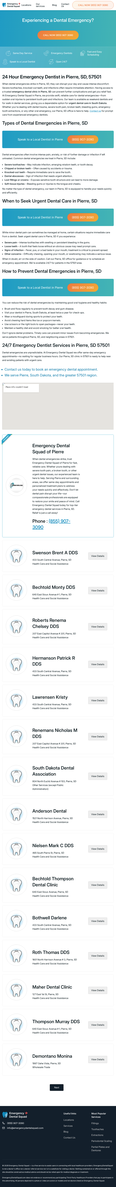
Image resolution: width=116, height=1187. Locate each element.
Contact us (95, 110)
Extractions (97, 1135)
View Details (97, 556)
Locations (26, 5)
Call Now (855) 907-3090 (58, 35)
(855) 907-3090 (93, 5)
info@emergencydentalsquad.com (25, 1128)
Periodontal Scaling (101, 1141)
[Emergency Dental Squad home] (15, 1116)
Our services (40, 5)
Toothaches (97, 1129)
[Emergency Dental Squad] (11, 5)
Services (68, 1125)
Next (56, 1087)
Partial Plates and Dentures (100, 1149)
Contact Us (65, 5)
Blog (54, 5)
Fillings (95, 1123)
